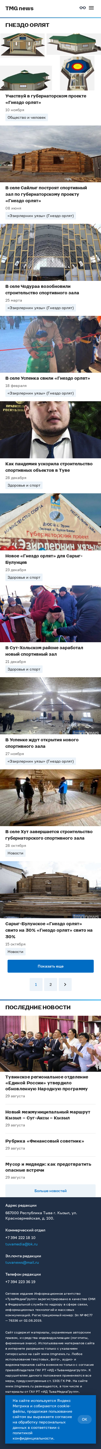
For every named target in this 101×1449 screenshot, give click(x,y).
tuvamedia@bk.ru (21, 1244)
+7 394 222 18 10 (20, 1237)
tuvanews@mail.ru (22, 1262)
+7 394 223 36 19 (20, 1281)
